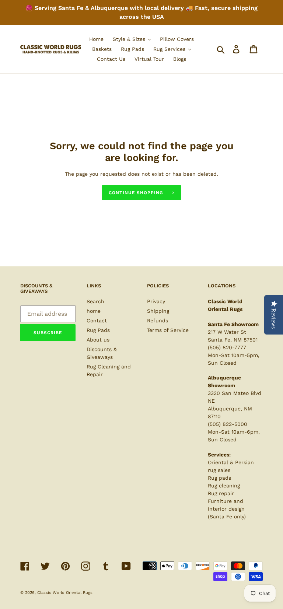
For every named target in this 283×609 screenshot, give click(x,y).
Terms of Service (168, 330)
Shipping (158, 311)
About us (98, 340)
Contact (97, 320)
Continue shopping (136, 192)
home (94, 311)
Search (95, 301)
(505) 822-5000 (227, 424)
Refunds (157, 320)
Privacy (156, 301)
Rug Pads (98, 330)
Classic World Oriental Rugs (64, 592)
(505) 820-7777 (227, 347)
